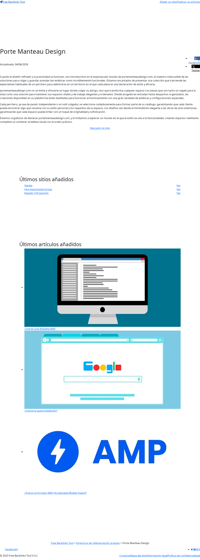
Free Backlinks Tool (13, 2)
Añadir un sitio (168, 2)
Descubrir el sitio (100, 128)
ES (198, 549)
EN (195, 549)
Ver (179, 185)
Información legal (157, 555)
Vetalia (28, 185)
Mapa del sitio (138, 555)
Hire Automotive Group (38, 189)
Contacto (124, 555)
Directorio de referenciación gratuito (98, 543)
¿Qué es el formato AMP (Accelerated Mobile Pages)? (55, 493)
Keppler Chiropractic (36, 193)
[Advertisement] (94, 26)
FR (192, 549)
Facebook (10, 549)
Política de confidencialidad (184, 555)
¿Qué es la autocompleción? (40, 410)
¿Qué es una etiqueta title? (40, 328)
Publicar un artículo (188, 2)
